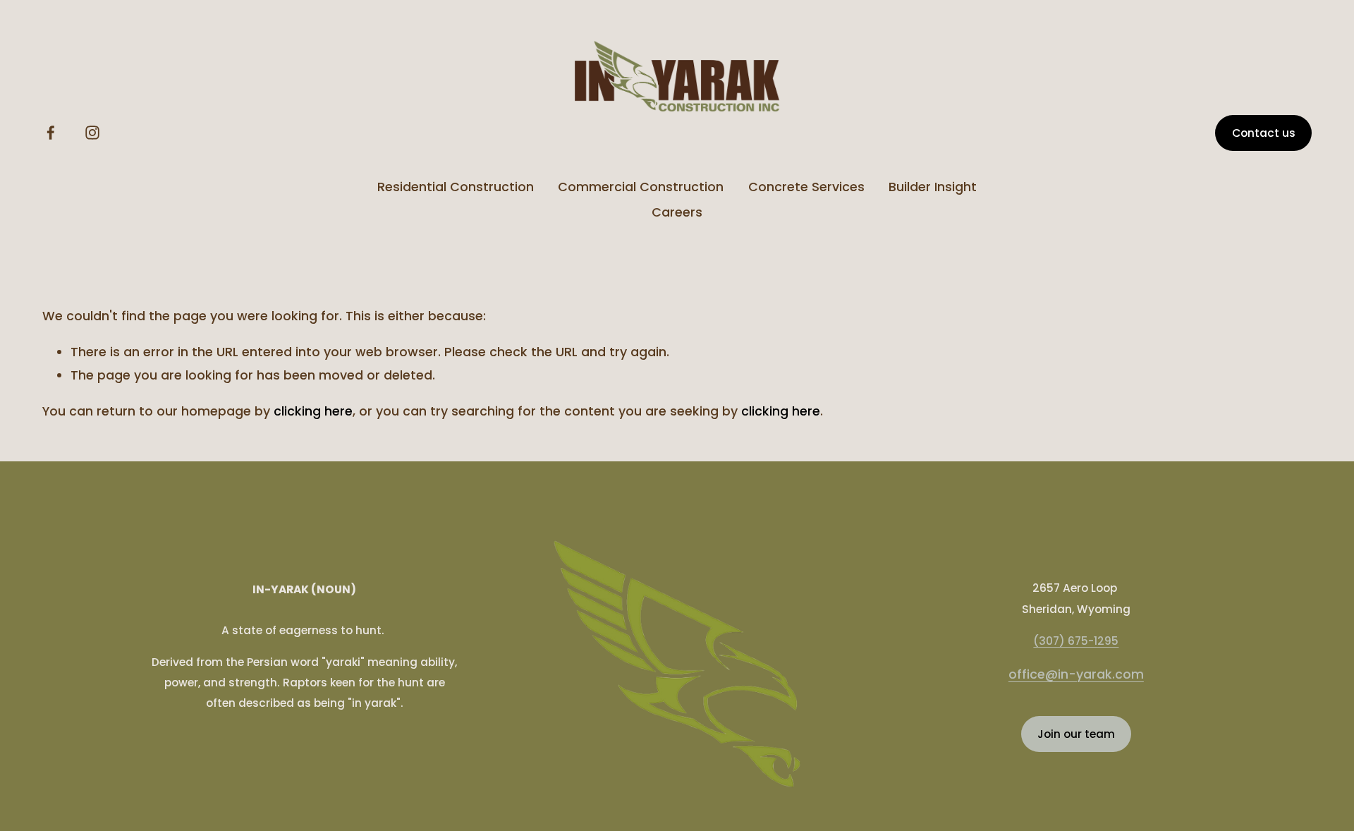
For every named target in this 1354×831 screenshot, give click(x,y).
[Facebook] (50, 132)
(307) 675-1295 (1075, 640)
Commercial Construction (641, 186)
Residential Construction (455, 186)
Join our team (1076, 734)
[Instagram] (92, 132)
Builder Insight (933, 186)
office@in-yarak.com (1076, 674)
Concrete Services (806, 186)
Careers (677, 212)
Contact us (1263, 133)
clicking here (313, 411)
